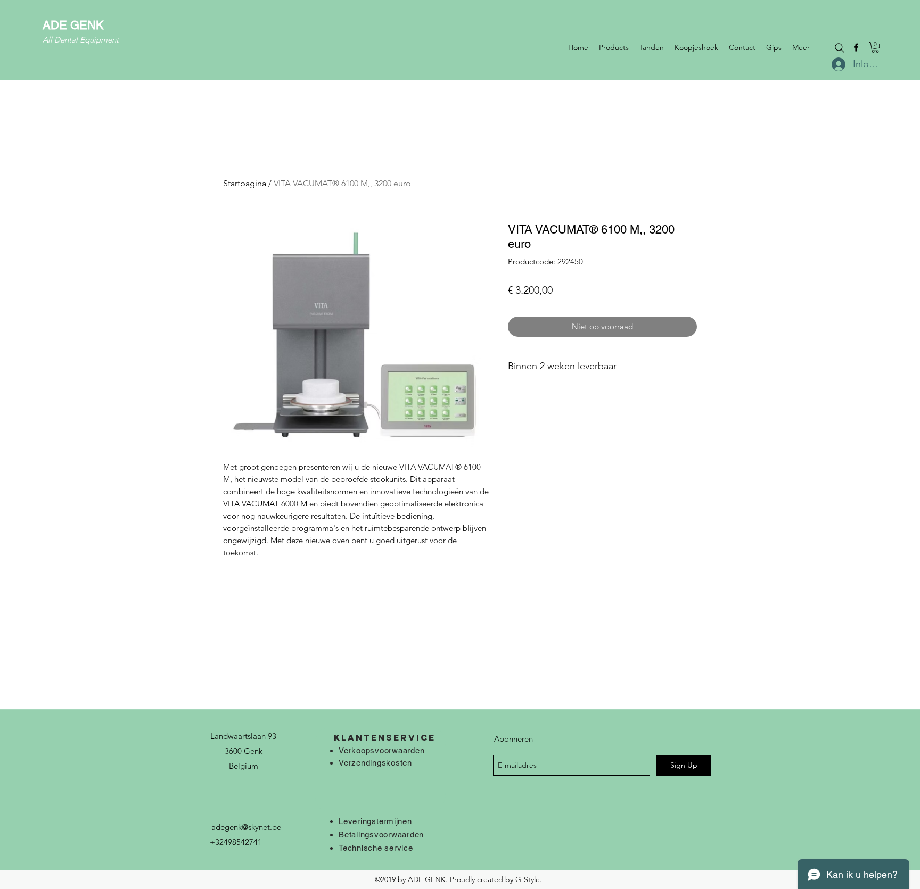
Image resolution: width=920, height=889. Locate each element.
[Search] (839, 48)
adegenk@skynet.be (246, 827)
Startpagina (244, 183)
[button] (875, 47)
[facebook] (856, 47)
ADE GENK (73, 25)
